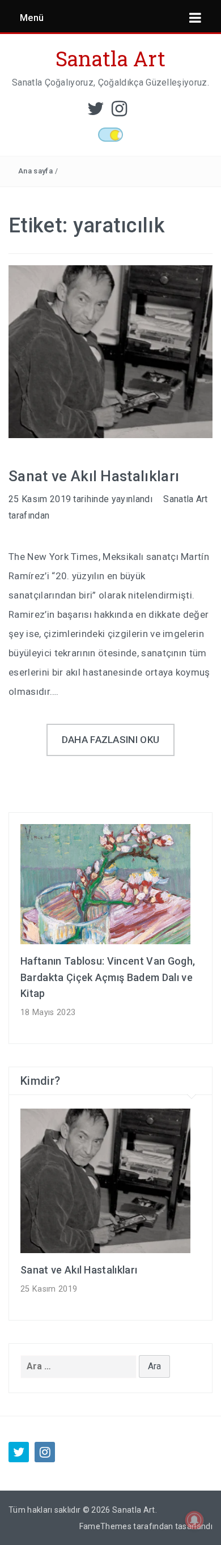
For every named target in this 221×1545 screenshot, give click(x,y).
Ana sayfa (35, 171)
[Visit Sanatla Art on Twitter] (95, 112)
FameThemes (105, 1526)
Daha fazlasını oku (111, 739)
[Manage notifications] (194, 1520)
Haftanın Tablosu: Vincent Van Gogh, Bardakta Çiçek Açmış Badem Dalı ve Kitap (107, 977)
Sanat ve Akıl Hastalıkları (93, 476)
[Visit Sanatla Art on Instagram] (119, 112)
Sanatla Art (111, 58)
